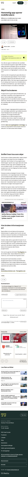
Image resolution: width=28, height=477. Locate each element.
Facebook (4, 435)
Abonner (20, 2)
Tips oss (23, 415)
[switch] (24, 57)
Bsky (2, 440)
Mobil (3, 9)
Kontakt (3, 464)
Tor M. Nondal (5, 428)
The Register (21, 252)
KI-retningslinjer (5, 450)
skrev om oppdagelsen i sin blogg (15, 125)
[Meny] (25, 2)
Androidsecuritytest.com (8, 271)
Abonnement (4, 461)
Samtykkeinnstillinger (7, 445)
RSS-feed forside (5, 432)
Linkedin (3, 437)
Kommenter (12, 42)
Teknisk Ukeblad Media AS (13, 469)
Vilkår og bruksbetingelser (8, 448)
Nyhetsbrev (4, 443)
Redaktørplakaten (12, 456)
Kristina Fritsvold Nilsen (7, 423)
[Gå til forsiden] (2, 3)
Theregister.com (20, 271)
